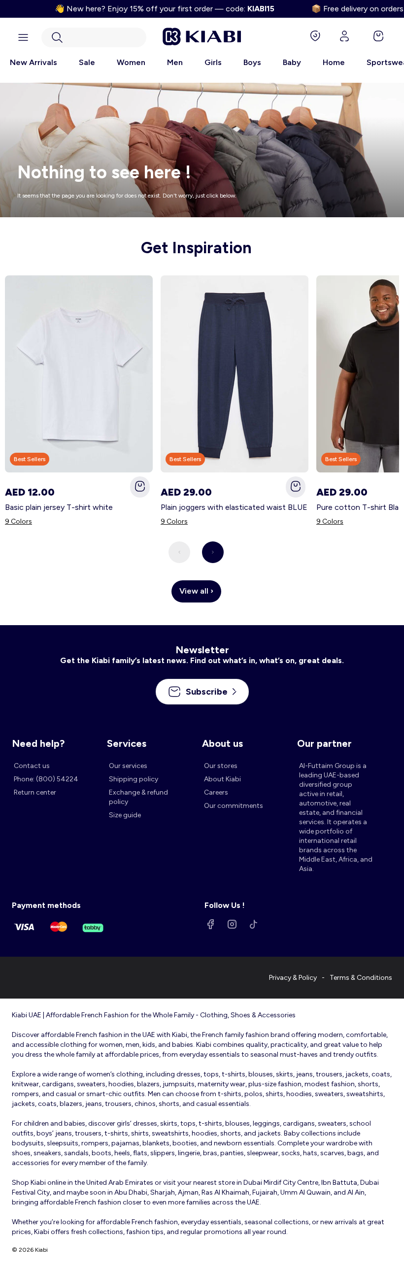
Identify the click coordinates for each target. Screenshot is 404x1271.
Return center (35, 792)
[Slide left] (179, 552)
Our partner (324, 743)
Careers (216, 792)
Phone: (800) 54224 (46, 779)
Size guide (125, 815)
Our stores (220, 766)
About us (222, 743)
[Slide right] (213, 552)
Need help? (38, 743)
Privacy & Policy (293, 977)
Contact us (32, 766)
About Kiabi (222, 779)
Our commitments (233, 806)
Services (126, 743)
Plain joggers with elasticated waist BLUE (234, 507)
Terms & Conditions (361, 977)
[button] (93, 37)
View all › (196, 591)
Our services (128, 766)
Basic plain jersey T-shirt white (59, 507)
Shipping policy (133, 779)
